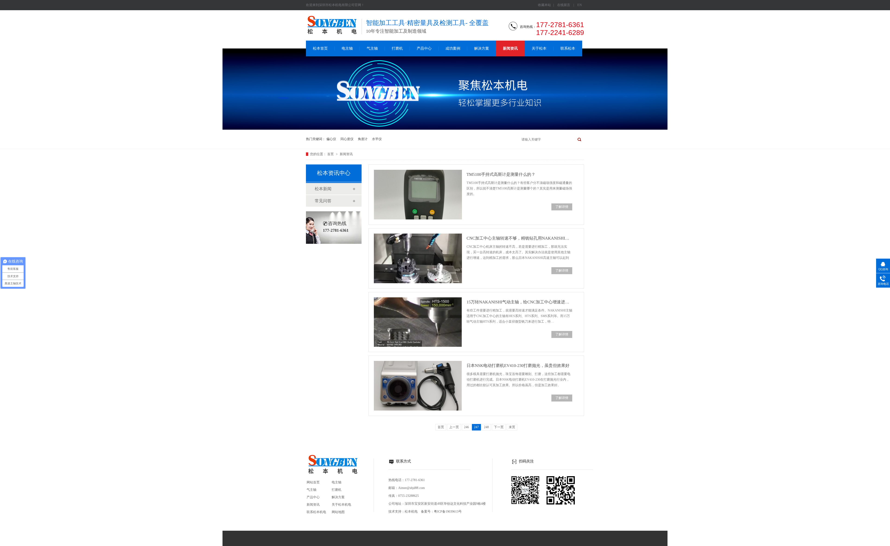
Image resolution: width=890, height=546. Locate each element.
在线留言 (563, 5)
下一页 (499, 427)
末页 (512, 427)
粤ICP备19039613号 (448, 511)
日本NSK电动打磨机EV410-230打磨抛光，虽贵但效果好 (518, 365)
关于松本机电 (341, 504)
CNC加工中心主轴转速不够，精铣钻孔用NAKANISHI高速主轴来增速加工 (519, 238)
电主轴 (347, 48)
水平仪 (377, 139)
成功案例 (452, 48)
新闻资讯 (510, 48)
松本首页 (320, 48)
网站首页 (313, 482)
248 (486, 427)
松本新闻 (323, 188)
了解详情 (561, 207)
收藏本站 (544, 5)
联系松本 (567, 48)
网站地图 (338, 512)
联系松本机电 (316, 512)
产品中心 (424, 48)
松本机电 (411, 511)
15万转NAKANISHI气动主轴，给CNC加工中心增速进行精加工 (519, 302)
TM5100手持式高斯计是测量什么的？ (501, 174)
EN (579, 5)
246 (466, 427)
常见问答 (323, 201)
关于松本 (539, 48)
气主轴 (372, 48)
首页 (331, 154)
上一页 (454, 427)
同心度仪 (346, 139)
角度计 (363, 139)
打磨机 (397, 48)
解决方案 (481, 48)
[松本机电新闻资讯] (445, 128)
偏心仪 (331, 139)
